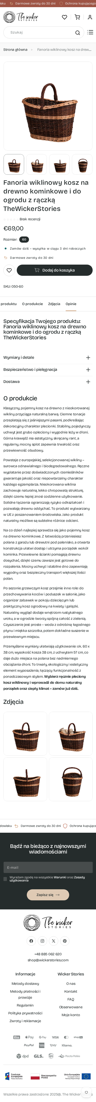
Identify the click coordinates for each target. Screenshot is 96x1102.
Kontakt (70, 991)
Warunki (60, 877)
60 (24, 239)
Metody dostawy (25, 983)
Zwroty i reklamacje (25, 1021)
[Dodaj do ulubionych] (9, 270)
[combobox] (44, 32)
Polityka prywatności (25, 1013)
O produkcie (32, 304)
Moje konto (71, 1015)
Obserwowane (70, 1007)
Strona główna (15, 49)
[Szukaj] (77, 32)
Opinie (71, 304)
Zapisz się (45, 895)
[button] (77, 17)
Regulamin (25, 1005)
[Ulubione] (64, 17)
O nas (70, 983)
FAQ (70, 999)
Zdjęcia (54, 304)
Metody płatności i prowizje (25, 994)
